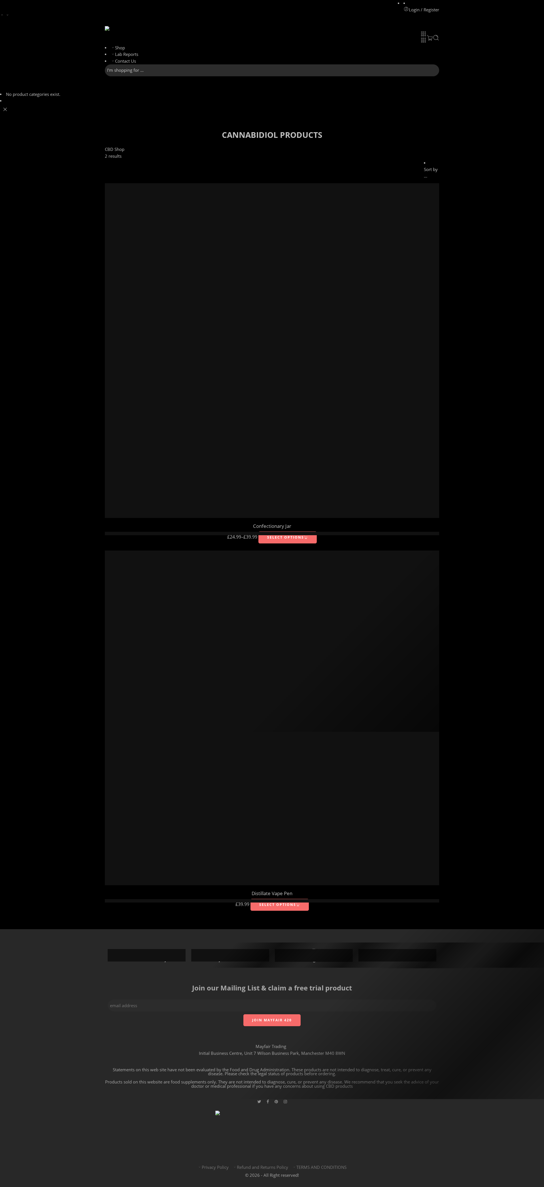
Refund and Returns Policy (262, 1167)
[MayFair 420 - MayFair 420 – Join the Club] (119, 28)
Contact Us (125, 61)
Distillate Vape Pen (272, 893)
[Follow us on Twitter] (259, 1101)
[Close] (5, 109)
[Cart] (430, 38)
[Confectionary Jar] (272, 350)
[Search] (436, 38)
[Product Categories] (423, 34)
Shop (120, 47)
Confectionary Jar (272, 526)
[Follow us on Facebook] (268, 1101)
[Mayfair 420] (272, 1132)
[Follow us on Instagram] (285, 1101)
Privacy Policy (215, 1167)
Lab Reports (126, 54)
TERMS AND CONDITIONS (321, 1167)
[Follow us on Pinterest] (276, 1101)
